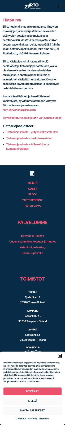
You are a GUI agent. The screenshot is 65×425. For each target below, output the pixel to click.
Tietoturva (21, 418)
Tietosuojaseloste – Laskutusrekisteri (29, 138)
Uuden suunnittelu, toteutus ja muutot (32, 241)
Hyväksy (32, 391)
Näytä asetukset (32, 410)
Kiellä (32, 400)
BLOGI (32, 194)
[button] (60, 356)
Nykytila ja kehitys (32, 235)
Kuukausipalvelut (32, 253)
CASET (32, 188)
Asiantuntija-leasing (32, 247)
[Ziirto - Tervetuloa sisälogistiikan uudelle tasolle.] (32, 6)
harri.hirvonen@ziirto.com (19, 109)
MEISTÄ (32, 183)
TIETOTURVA (32, 205)
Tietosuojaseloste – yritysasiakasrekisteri (32, 132)
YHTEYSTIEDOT (32, 200)
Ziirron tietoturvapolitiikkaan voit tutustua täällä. (32, 118)
